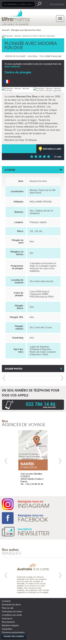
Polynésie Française (50, 56)
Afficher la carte (52, 148)
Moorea (32, 56)
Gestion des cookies (14, 636)
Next (62, 378)
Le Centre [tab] (10, 169)
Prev (4, 378)
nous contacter (12, 66)
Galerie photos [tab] (13, 368)
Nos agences (57, 4)
